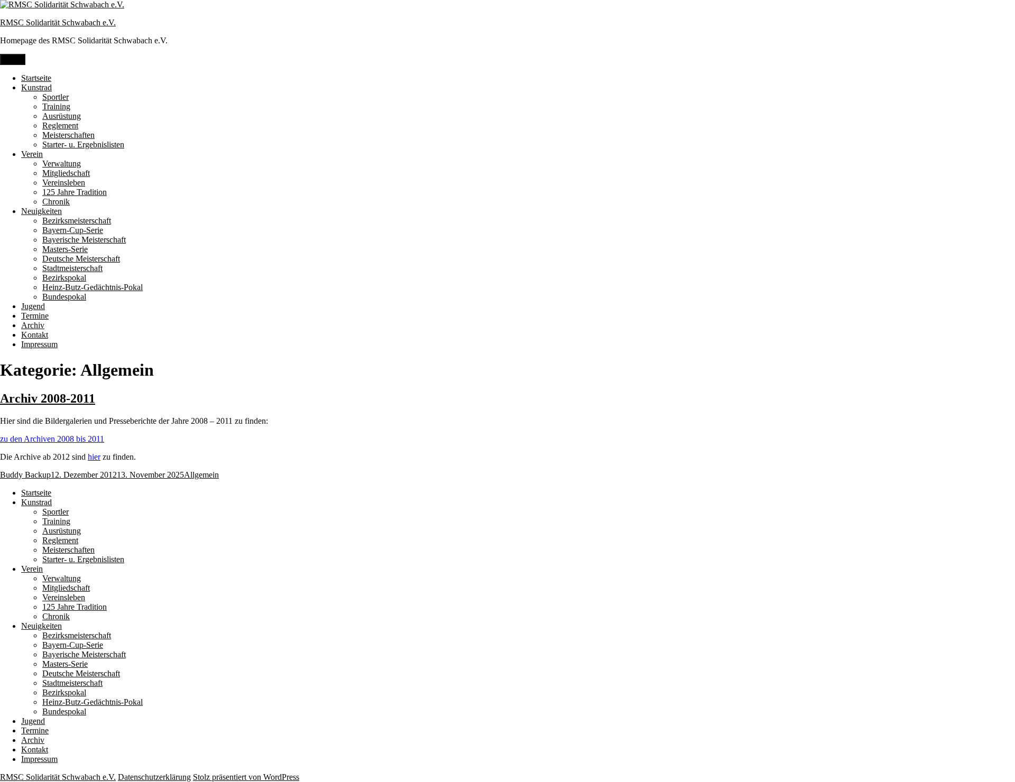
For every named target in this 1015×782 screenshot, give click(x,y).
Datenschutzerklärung (154, 776)
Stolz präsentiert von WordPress (246, 776)
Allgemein (201, 474)
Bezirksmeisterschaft (76, 220)
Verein (32, 154)
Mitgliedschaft (66, 173)
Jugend (33, 306)
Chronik (56, 201)
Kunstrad (36, 87)
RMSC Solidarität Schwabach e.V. (58, 22)
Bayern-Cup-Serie (72, 230)
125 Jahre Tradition (74, 192)
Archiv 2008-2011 (47, 398)
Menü (12, 59)
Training (56, 106)
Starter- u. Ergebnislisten (83, 144)
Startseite (36, 77)
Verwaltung (61, 163)
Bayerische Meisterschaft (84, 239)
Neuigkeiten (41, 211)
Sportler (55, 96)
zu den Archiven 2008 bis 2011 (52, 438)
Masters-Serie (65, 249)
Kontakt (34, 334)
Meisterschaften (68, 135)
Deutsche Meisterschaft (81, 258)
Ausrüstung (61, 115)
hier (94, 456)
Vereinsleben (63, 182)
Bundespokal (64, 296)
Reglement (60, 125)
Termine (35, 315)
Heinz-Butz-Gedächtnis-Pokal (92, 287)
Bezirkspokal (64, 277)
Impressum (39, 344)
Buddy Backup (25, 474)
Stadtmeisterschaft (72, 268)
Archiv (32, 325)
